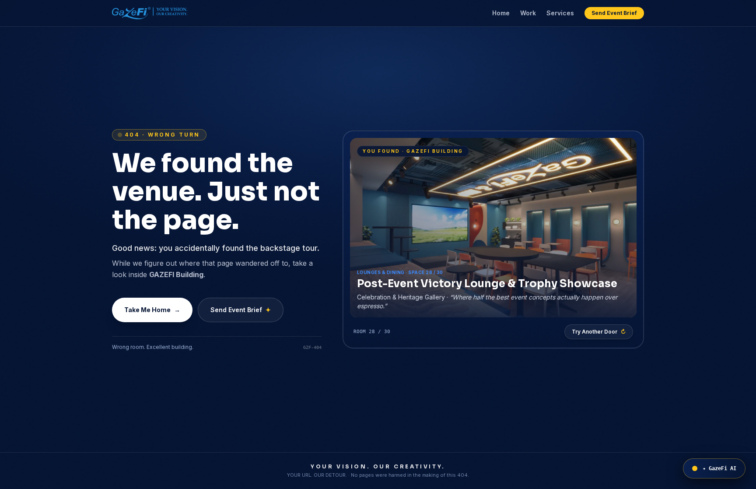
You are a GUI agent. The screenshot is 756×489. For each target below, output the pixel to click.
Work (528, 13)
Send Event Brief (614, 13)
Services (560, 13)
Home (501, 13)
